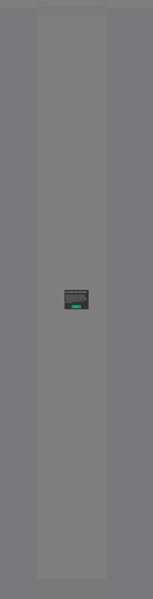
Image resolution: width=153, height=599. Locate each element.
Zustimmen (76, 306)
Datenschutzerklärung (68, 302)
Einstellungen (76, 300)
